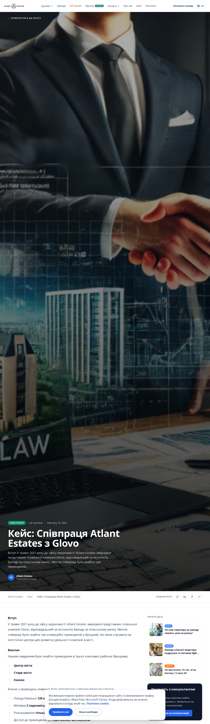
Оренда (61, 5)
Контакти (151, 5)
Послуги (112, 6)
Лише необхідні (88, 712)
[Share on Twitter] (177, 597)
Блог (139, 5)
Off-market (76, 5)
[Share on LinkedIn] (185, 597)
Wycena (94, 5)
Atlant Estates (15, 596)
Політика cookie (98, 703)
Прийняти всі (61, 712)
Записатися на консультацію (172, 713)
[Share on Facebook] (192, 597)
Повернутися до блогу (24, 18)
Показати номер (183, 5)
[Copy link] (199, 597)
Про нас (128, 5)
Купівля (45, 6)
